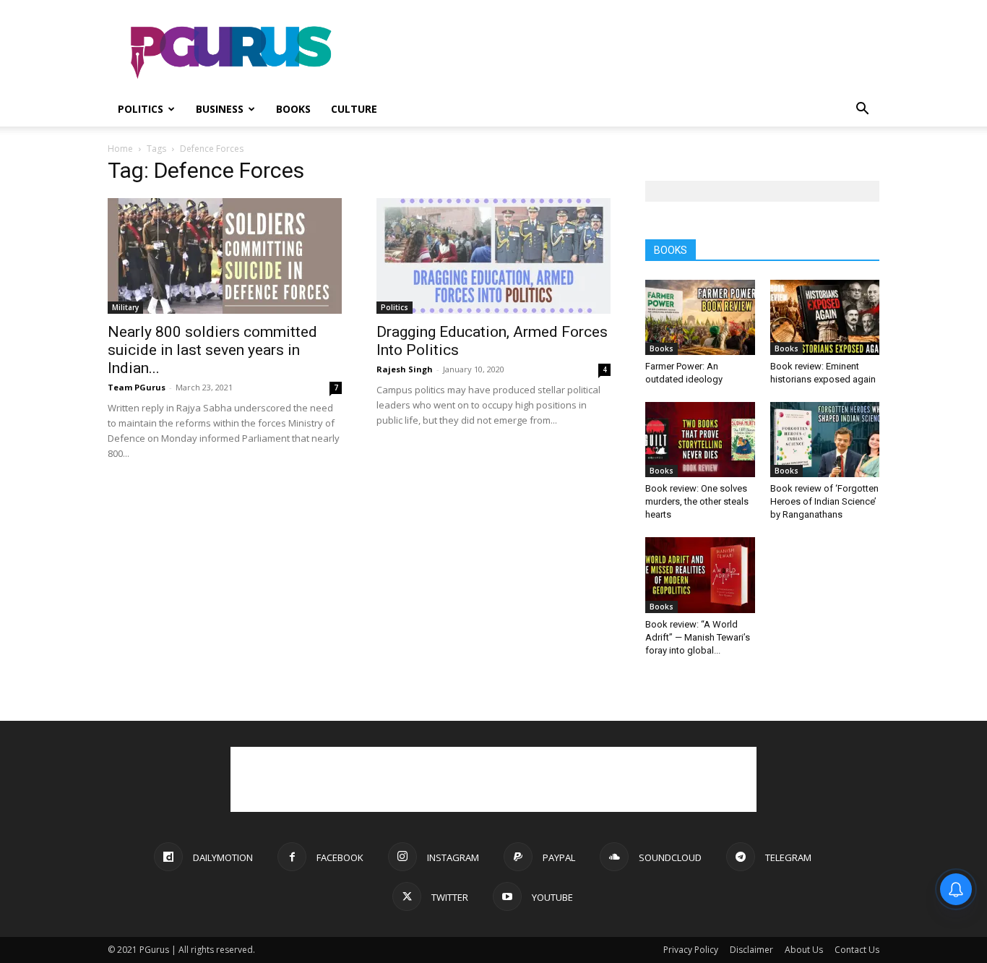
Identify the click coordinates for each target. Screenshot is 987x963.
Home (120, 148)
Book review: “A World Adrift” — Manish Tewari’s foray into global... (697, 637)
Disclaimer (751, 949)
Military (125, 307)
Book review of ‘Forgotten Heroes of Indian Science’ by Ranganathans (824, 501)
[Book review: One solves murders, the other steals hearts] (700, 439)
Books (293, 109)
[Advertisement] (616, 52)
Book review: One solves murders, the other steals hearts (697, 501)
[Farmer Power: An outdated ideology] (700, 317)
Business (219, 109)
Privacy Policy (690, 949)
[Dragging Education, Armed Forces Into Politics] (493, 256)
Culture (354, 109)
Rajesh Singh (404, 369)
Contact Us (857, 949)
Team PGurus (136, 387)
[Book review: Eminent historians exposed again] (825, 317)
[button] (862, 110)
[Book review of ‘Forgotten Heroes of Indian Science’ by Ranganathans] (825, 439)
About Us (804, 949)
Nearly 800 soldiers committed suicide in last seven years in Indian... (212, 350)
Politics (140, 109)
